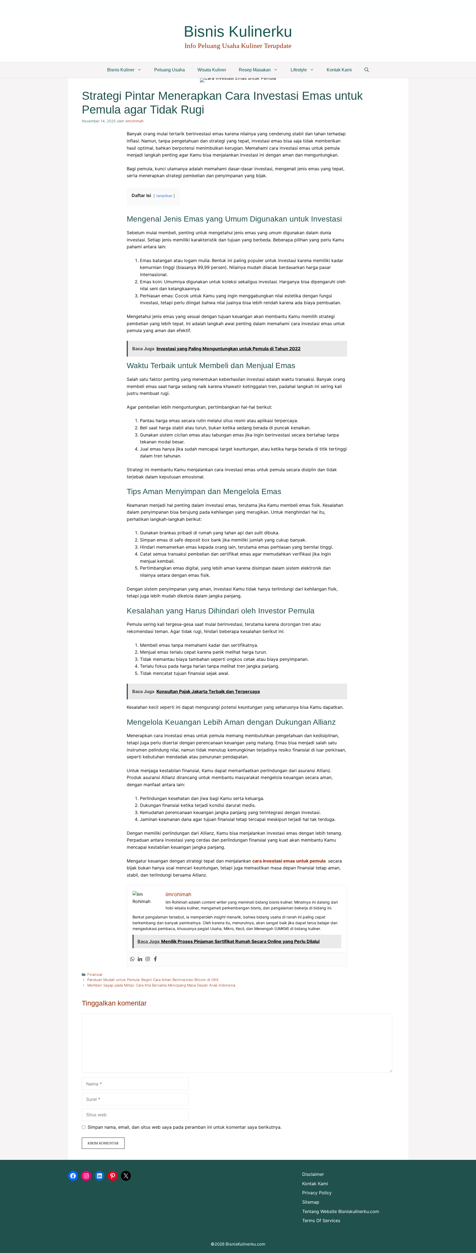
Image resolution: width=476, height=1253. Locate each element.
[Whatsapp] (132, 959)
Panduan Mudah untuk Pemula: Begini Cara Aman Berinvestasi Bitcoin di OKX (152, 979)
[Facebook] (155, 959)
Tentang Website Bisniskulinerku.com (340, 1211)
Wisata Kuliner (212, 70)
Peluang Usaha (169, 70)
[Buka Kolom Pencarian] (366, 70)
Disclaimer (313, 1174)
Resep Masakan (255, 70)
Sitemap (310, 1202)
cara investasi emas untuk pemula (289, 861)
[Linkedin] (139, 959)
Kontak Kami (339, 70)
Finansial (94, 974)
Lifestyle (299, 70)
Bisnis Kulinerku (238, 31)
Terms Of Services (321, 1220)
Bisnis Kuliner (120, 70)
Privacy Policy (317, 1192)
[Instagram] (147, 959)
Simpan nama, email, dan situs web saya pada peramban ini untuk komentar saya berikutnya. (185, 1127)
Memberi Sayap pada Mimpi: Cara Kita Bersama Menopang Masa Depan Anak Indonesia (161, 985)
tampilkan (164, 196)
